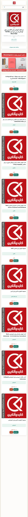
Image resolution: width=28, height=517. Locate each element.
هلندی (14, 211)
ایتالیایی (14, 168)
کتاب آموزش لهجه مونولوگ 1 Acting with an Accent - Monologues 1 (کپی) (16, 77)
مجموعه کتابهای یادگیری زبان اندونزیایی (17, 420)
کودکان (14, 125)
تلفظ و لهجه (14, 82)
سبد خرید (15, 88)
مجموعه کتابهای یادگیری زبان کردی (18, 291)
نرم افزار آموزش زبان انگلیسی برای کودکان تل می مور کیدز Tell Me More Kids (14, 120)
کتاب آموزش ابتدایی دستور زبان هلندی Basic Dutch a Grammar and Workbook (16, 206)
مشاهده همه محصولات (14, 47)
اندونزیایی (14, 339)
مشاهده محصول (14, 39)
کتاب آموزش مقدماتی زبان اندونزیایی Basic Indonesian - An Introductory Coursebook (14, 335)
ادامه (11, 88)
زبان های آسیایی (14, 296)
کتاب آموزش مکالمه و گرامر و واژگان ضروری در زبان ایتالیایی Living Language (15, 163)
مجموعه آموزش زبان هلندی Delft (18, 248)
